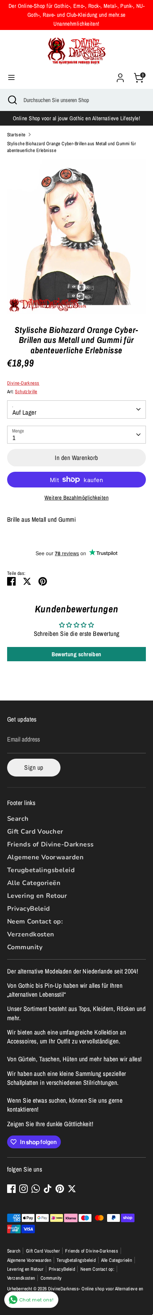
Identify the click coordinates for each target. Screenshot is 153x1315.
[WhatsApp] (35, 1188)
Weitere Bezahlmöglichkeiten (76, 497)
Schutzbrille (26, 391)
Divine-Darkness (23, 383)
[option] (76, 236)
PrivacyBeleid (28, 908)
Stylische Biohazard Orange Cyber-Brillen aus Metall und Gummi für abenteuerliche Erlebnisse (71, 146)
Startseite (16, 134)
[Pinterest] (60, 1188)
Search (18, 818)
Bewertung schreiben (76, 654)
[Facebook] (11, 1188)
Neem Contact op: (35, 921)
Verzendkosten (30, 934)
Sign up (33, 767)
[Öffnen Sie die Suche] (11, 99)
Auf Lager (24, 412)
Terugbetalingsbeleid (41, 870)
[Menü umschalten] (11, 77)
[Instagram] (23, 1188)
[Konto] (120, 75)
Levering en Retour (37, 895)
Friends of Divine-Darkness (50, 844)
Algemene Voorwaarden (45, 857)
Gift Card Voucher (35, 831)
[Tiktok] (47, 1188)
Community (24, 947)
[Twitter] (72, 1188)
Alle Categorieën (33, 883)
